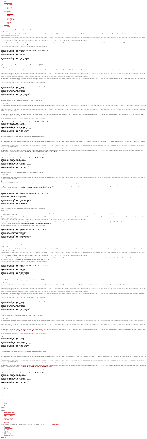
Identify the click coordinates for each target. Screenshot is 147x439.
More (2, 62)
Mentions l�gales (55, 424)
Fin (4, 405)
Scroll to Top (3, 437)
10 (4, 402)
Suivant (5, 403)
